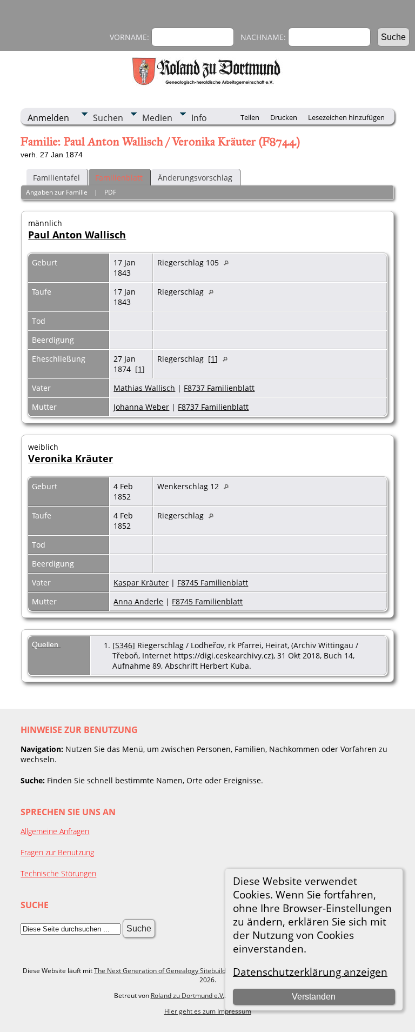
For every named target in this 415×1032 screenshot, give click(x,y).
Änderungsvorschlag (195, 177)
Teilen (249, 117)
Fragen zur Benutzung (57, 852)
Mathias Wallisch (144, 388)
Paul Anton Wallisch (77, 234)
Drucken (283, 117)
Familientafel (56, 177)
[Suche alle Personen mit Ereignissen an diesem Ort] (229, 262)
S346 (123, 645)
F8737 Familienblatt (219, 388)
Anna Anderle (138, 601)
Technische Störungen (58, 873)
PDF (110, 192)
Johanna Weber (141, 407)
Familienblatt (119, 177)
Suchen (108, 118)
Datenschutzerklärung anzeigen (310, 971)
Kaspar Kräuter (141, 582)
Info (199, 118)
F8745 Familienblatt (212, 582)
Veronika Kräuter (70, 458)
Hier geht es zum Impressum (207, 1011)
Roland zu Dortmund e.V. (187, 995)
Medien (157, 118)
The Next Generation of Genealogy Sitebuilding (164, 970)
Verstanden (314, 996)
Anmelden (48, 118)
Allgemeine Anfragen (55, 831)
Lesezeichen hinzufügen (346, 117)
